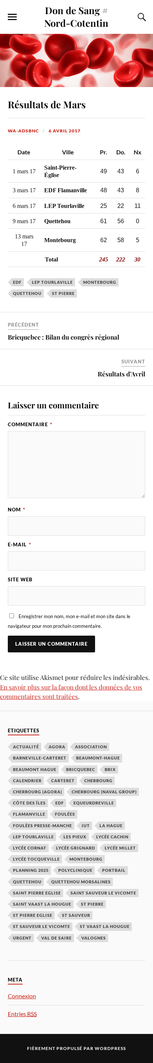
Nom (16, 510)
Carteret (63, 780)
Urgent (22, 937)
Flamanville (29, 814)
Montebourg (99, 282)
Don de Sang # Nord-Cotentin (76, 16)
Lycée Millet (120, 847)
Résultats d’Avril (121, 374)
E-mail (19, 544)
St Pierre (63, 293)
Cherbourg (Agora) (37, 791)
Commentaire (30, 424)
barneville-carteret (39, 757)
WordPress (110, 1048)
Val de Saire (56, 937)
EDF (17, 282)
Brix (110, 769)
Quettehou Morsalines (81, 881)
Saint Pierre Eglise (37, 892)
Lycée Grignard (75, 847)
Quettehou (27, 293)
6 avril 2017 (65, 131)
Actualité (26, 746)
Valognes (93, 937)
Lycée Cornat (29, 847)
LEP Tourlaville (52, 282)
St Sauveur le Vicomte (41, 926)
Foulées (65, 814)
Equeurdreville (94, 802)
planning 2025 (31, 870)
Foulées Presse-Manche (42, 825)
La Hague (111, 825)
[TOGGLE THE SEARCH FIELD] (140, 17)
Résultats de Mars (47, 104)
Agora (57, 746)
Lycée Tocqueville (36, 859)
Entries (22, 1013)
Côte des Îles (29, 802)
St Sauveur (76, 915)
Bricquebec (80, 769)
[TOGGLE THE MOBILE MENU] (12, 17)
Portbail (114, 870)
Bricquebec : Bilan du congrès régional (63, 337)
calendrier (27, 780)
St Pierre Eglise (32, 915)
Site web (20, 579)
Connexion (22, 995)
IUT (86, 825)
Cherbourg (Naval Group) (104, 791)
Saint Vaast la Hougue (42, 904)
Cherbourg (98, 780)
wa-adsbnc (23, 131)
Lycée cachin (112, 836)
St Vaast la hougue (105, 926)
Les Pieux (75, 836)
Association (91, 746)
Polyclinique (75, 870)
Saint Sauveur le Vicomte (103, 892)
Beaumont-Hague (98, 757)
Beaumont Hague (34, 769)
